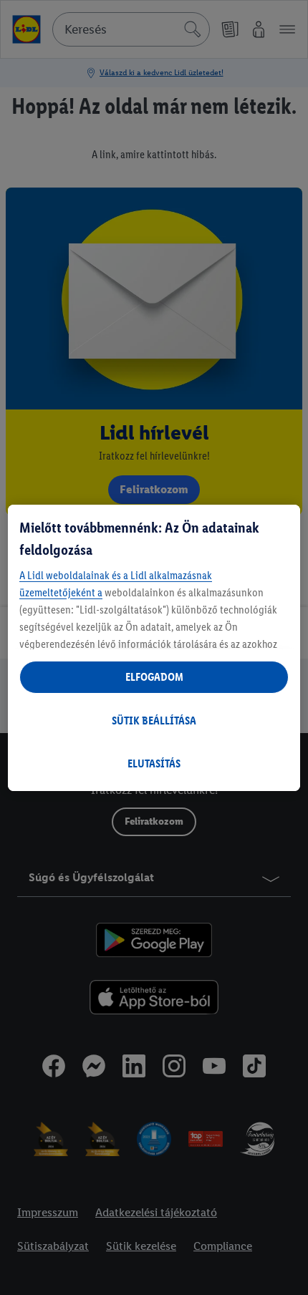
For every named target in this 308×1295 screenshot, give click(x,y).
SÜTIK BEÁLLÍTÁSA (154, 720)
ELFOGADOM (154, 677)
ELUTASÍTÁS (154, 763)
